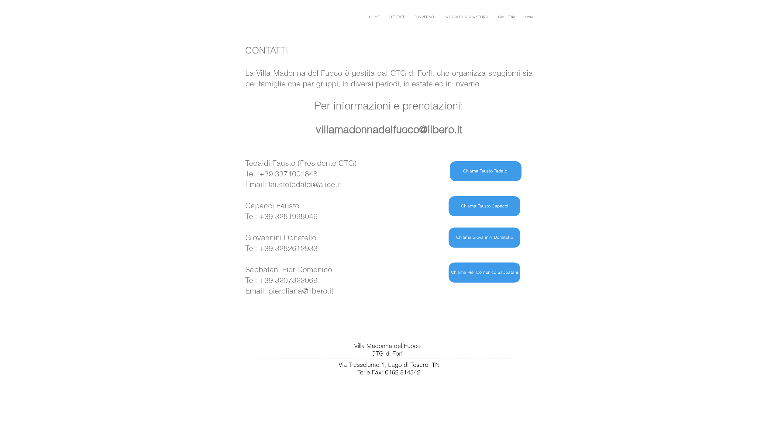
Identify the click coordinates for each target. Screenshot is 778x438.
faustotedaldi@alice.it (304, 184)
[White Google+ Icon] (478, 366)
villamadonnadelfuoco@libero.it (389, 129)
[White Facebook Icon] (496, 366)
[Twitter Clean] (487, 366)
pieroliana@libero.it (300, 290)
